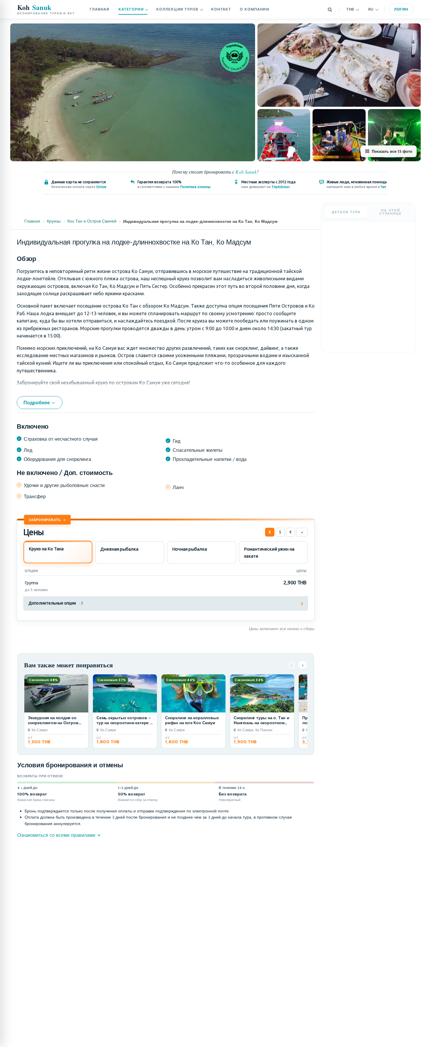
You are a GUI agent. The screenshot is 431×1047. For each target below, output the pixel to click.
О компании (254, 9)
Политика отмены (195, 187)
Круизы (54, 221)
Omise (101, 187)
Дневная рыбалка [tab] (119, 549)
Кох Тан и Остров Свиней (91, 221)
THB (350, 9)
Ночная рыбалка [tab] (189, 549)
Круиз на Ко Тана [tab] (46, 548)
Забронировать (45, 520)
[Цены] (302, 532)
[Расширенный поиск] (329, 9)
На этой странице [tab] (390, 210)
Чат (383, 187)
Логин (401, 9)
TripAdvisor (281, 187)
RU (371, 9)
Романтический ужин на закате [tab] (269, 552)
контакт (221, 9)
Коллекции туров (177, 9)
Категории (131, 9)
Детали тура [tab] (346, 211)
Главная (100, 9)
